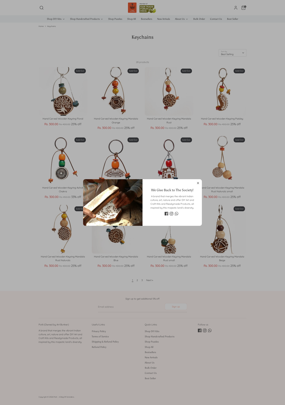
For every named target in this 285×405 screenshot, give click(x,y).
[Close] (198, 183)
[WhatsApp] (176, 213)
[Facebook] (166, 213)
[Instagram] (171, 213)
